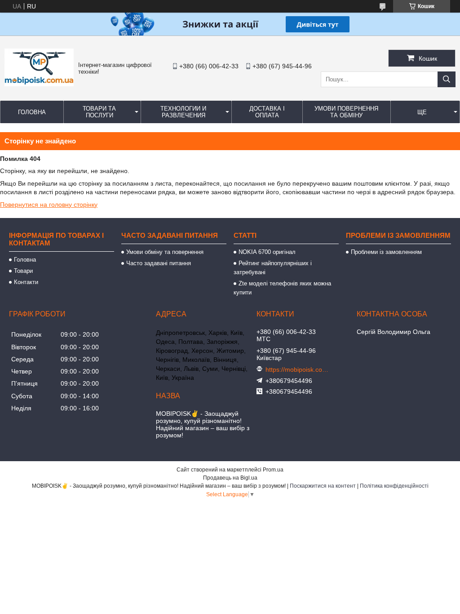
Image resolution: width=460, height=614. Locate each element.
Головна (32, 112)
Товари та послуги (99, 112)
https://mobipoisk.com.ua (296, 369)
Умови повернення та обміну (346, 112)
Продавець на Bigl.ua (230, 478)
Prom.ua (273, 470)
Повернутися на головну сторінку (48, 204)
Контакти (26, 282)
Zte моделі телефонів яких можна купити (282, 288)
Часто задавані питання (158, 263)
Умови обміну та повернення (164, 252)
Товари (23, 270)
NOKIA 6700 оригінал (267, 252)
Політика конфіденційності (394, 486)
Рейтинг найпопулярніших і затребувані (273, 268)
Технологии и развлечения (183, 112)
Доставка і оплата (267, 112)
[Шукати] (447, 79)
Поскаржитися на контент (323, 486)
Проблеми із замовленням (386, 252)
